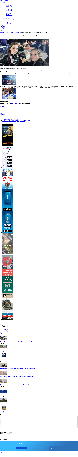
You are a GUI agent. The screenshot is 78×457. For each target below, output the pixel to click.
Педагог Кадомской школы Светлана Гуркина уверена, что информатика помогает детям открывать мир (17, 368)
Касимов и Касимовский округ (10, 8)
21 (5, 330)
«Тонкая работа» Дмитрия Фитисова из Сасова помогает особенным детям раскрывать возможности (17, 376)
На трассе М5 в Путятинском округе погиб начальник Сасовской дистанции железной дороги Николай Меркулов (18, 341)
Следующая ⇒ (2, 114)
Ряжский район (2, 106)
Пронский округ (8, 13)
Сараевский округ (8, 18)
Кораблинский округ (9, 10)
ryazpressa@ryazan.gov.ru (11, 435)
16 (7, 329)
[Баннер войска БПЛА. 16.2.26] (7, 145)
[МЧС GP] (7, 210)
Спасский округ (8, 20)
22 (6, 330)
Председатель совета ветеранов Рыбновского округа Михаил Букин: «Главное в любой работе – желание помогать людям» (20, 384)
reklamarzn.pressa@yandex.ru (23, 435)
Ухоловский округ (8, 22)
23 (7, 330)
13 (4, 329)
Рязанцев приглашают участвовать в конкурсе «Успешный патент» (11, 394)
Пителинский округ (9, 12)
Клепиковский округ (9, 9)
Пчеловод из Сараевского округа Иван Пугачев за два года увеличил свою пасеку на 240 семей (15, 411)
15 (6, 329)
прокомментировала (14, 103)
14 (5, 329)
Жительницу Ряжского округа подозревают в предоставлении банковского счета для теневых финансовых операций (20, 118)
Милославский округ (9, 11)
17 (0, 330)
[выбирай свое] (7, 254)
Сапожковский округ (9, 17)
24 (0, 331)
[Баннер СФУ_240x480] (7, 297)
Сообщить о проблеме (22, 448)
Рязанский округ (8, 16)
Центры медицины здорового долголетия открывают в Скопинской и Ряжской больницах (16, 120)
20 (4, 330)
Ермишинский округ (9, 6)
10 (0, 329)
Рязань (7, 4)
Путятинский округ (9, 14)
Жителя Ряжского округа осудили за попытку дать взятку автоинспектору (13, 121)
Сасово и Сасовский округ (10, 19)
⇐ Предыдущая (2, 113)
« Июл (1, 333)
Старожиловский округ (9, 21)
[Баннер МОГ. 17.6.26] (7, 319)
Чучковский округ (8, 23)
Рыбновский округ (9, 15)
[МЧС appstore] (7, 232)
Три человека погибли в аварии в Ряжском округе (10, 119)
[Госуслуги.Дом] (7, 167)
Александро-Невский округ (10, 5)
